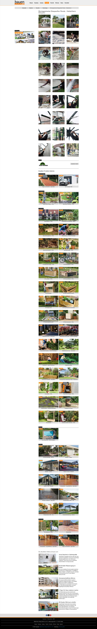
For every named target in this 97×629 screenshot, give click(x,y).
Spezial (61, 624)
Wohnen (57, 3)
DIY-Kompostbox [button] (48, 293)
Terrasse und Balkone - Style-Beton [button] (48, 500)
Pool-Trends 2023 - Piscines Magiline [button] (48, 439)
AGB (54, 618)
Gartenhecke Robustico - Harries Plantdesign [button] (48, 350)
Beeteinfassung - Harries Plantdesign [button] (68, 235)
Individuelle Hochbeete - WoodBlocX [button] (48, 379)
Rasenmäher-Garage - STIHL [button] (68, 393)
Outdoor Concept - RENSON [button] (68, 471)
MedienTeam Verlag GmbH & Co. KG (46, 626)
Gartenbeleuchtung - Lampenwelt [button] (48, 336)
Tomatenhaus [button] (48, 422)
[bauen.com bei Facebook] (46, 615)
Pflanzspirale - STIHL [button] (48, 393)
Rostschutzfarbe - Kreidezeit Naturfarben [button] (48, 408)
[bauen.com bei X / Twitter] (48, 615)
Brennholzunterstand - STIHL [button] (48, 250)
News (62, 3)
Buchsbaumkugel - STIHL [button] (68, 250)
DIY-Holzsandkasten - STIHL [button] (68, 278)
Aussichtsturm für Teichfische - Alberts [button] (68, 221)
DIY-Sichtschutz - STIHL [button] (48, 532)
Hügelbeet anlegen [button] (68, 365)
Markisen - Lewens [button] (48, 471)
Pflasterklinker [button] (68, 532)
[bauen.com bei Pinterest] (50, 615)
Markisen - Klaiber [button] (68, 457)
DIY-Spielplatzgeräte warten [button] (48, 322)
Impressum (45, 618)
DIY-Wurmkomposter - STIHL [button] (68, 322)
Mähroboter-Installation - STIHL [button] (68, 204)
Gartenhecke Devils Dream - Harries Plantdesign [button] (68, 336)
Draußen (47, 3)
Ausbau (41, 3)
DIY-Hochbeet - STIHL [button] (48, 278)
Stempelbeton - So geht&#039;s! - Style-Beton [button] (68, 486)
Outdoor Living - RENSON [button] (48, 486)
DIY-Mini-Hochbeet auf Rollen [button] (68, 293)
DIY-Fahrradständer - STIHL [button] (69, 264)
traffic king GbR (62, 626)
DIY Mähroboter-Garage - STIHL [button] (48, 264)
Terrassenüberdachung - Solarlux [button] (69, 514)
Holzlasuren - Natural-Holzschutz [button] (48, 365)
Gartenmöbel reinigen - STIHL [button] (48, 204)
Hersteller (67, 3)
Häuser (31, 3)
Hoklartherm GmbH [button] (74, 163)
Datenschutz (49, 618)
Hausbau (36, 3)
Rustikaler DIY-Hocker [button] (69, 408)
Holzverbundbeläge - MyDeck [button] (48, 457)
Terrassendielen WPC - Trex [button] (48, 514)
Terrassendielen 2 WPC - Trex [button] (68, 500)
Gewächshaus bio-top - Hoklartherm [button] (68, 350)
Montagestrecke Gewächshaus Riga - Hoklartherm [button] (69, 379)
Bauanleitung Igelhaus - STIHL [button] (48, 235)
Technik (52, 3)
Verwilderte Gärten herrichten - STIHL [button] (68, 422)
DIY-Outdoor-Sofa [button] (48, 307)
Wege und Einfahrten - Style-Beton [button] (48, 186)
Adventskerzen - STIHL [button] (48, 221)
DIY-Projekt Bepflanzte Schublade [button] (69, 307)
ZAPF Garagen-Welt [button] (68, 186)
